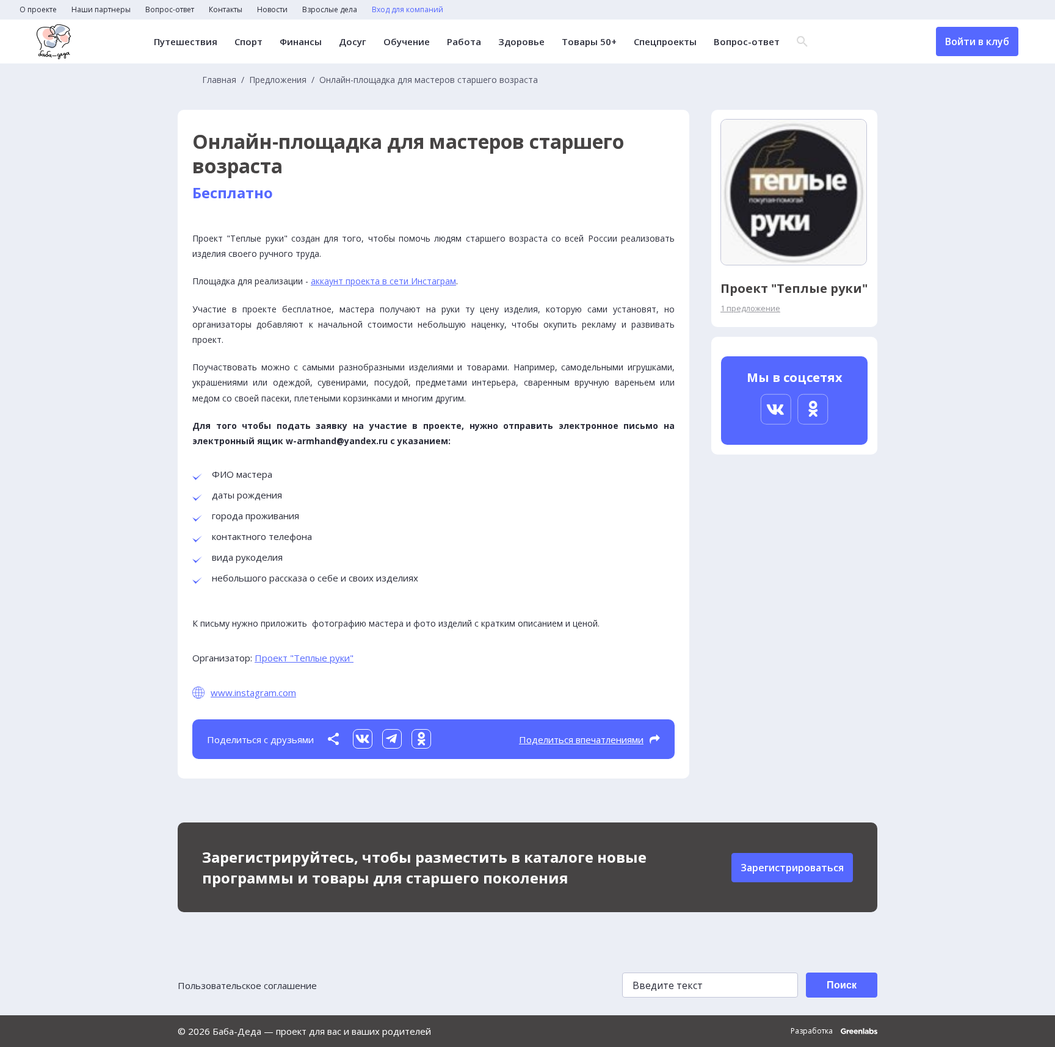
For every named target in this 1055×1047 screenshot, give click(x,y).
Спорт (248, 41)
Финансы (301, 41)
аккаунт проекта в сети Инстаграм (383, 281)
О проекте (38, 9)
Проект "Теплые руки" (304, 658)
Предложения (277, 79)
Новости (272, 9)
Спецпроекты (665, 41)
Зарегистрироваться (792, 867)
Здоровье (521, 41)
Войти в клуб (977, 41)
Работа (464, 41)
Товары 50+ (589, 41)
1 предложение (750, 308)
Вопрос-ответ (169, 9)
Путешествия (185, 41)
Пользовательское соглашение (247, 985)
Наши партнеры (101, 9)
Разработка (813, 1031)
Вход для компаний (407, 9)
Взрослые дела (329, 9)
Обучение (406, 41)
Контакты (225, 9)
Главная (219, 79)
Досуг (352, 41)
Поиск (842, 985)
